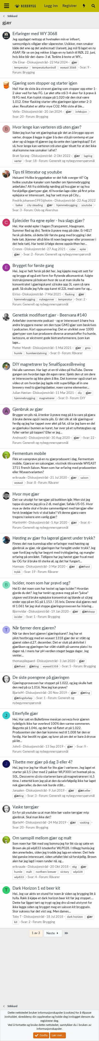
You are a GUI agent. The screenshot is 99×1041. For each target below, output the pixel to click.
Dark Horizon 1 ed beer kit (36, 888)
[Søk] (93, 6)
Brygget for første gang (33, 266)
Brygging (29, 72)
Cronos (17, 249)
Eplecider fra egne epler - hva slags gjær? (48, 221)
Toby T (17, 916)
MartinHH (19, 522)
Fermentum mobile (29, 454)
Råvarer (77, 353)
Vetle (16, 111)
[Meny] (6, 6)
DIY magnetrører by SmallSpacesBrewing (48, 364)
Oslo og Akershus (46, 210)
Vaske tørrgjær (25, 807)
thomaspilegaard (23, 661)
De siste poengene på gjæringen (40, 677)
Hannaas (18, 566)
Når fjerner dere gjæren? (34, 628)
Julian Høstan (21, 393)
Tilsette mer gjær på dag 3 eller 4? (42, 762)
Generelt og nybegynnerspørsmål (72, 161)
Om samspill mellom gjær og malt (41, 838)
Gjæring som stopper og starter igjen (44, 83)
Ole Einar (18, 62)
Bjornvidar (19, 611)
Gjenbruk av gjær (27, 409)
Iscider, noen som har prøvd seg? (41, 583)
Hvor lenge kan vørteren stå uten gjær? (46, 127)
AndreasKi (19, 438)
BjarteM (18, 692)
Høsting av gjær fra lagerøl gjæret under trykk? (53, 538)
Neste (51, 933)
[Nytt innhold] (83, 6)
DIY (82, 398)
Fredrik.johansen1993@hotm (32, 200)
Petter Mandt (21, 348)
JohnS (16, 746)
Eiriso (16, 294)
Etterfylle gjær (25, 714)
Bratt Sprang (20, 156)
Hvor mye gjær (25, 494)
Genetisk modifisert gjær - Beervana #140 (49, 315)
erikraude (18, 477)
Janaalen (18, 790)
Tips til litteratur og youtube (37, 172)
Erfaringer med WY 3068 (34, 34)
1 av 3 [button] (36, 933)
